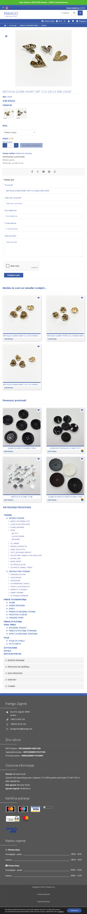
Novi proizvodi (15, 673)
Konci (12, 608)
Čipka (12, 530)
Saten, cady (15, 558)
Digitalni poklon (12, 654)
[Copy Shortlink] (55, 171)
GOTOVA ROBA (10, 648)
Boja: (5, 126)
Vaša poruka (10, 236)
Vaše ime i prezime (13, 198)
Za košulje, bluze (18, 564)
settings (61, 911)
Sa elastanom (18, 536)
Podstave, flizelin (18, 614)
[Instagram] (7, 7)
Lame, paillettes (17, 549)
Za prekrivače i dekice (19, 583)
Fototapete (15, 644)
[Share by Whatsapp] (38, 171)
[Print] (49, 171)
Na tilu (15, 533)
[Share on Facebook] (32, 171)
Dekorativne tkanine (19, 571)
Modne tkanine (16, 518)
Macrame (16, 539)
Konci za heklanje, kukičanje (23, 633)
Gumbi (12, 602)
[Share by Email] (43, 171)
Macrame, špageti (18, 627)
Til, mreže (14, 543)
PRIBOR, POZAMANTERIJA (15, 599)
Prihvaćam (74, 910)
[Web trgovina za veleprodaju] (64, 21)
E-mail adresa (10, 223)
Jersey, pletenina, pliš (20, 521)
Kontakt (12, 680)
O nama (11, 686)
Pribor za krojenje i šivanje (22, 611)
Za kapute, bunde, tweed (21, 567)
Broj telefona (11, 210)
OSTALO (7, 651)
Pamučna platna (18, 574)
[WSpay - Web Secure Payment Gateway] (13, 819)
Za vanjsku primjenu (19, 596)
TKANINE (8, 515)
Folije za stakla (17, 641)
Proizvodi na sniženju (18, 667)
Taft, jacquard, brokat (20, 552)
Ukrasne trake (16, 617)
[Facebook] (3, 7)
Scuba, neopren (17, 527)
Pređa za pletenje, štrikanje (22, 630)
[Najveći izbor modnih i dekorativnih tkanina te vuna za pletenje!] (11, 14)
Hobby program (17, 605)
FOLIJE (6, 637)
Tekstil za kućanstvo (20, 586)
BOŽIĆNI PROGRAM (16, 660)
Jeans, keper (15, 561)
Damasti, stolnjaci (18, 589)
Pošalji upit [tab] (9, 179)
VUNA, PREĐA (10, 624)
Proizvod (9, 185)
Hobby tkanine (16, 592)
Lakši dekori (15, 577)
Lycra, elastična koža (20, 524)
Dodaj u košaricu (32, 145)
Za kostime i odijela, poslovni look (26, 555)
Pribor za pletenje (13, 621)
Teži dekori (15, 580)
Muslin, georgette (18, 546)
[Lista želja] (73, 21)
